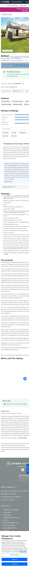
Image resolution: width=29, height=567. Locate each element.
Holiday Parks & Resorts (12, 5)
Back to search (7, 14)
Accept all (14, 564)
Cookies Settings (14, 554)
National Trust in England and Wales (16, 404)
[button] (3, 34)
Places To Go (23, 5)
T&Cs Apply (25, 10)
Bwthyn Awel (8, 56)
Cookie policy (23, 551)
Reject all (14, 559)
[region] (14, 549)
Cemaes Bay (22, 438)
